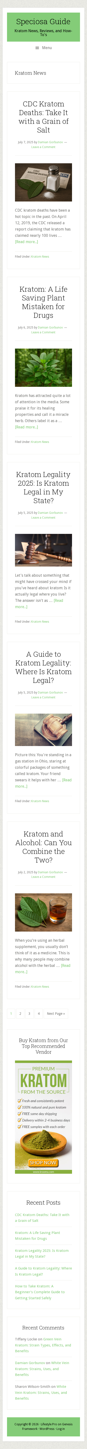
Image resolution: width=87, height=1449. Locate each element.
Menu (47, 47)
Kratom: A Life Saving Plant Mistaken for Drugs (43, 302)
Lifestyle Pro (49, 1424)
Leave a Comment (43, 147)
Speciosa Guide (43, 21)
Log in (61, 1429)
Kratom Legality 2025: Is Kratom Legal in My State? (43, 487)
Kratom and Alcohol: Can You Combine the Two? (43, 847)
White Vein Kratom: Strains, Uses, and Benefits (42, 1369)
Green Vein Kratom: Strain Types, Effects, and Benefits (43, 1345)
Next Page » (56, 1015)
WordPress (47, 1429)
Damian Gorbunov (30, 1363)
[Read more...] (26, 241)
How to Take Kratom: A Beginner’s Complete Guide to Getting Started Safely (40, 1292)
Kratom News (40, 256)
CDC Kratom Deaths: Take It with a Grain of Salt (43, 116)
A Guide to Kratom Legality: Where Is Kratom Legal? (43, 667)
